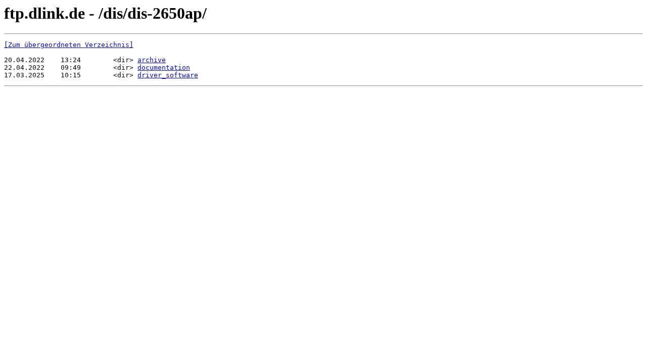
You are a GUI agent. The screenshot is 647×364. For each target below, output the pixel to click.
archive (151, 60)
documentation (163, 67)
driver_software (167, 75)
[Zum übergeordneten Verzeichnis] (68, 45)
